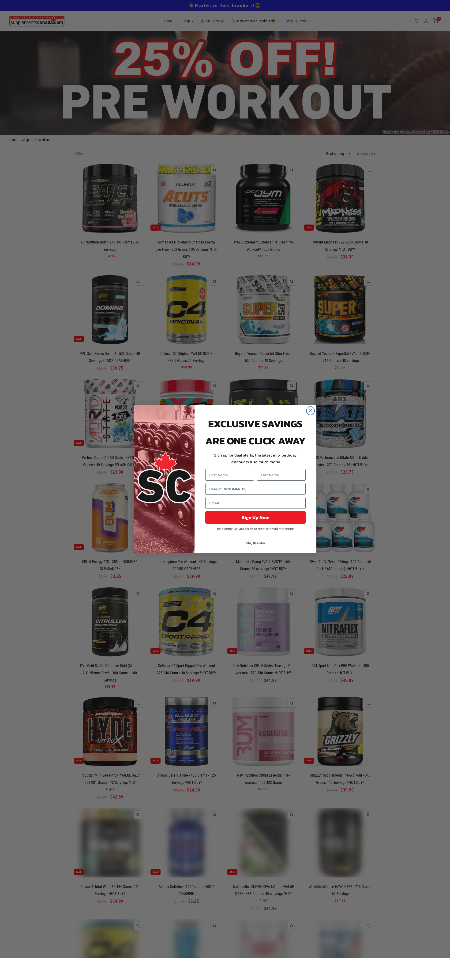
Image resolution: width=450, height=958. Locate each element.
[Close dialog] (310, 411)
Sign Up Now (255, 517)
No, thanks (255, 543)
